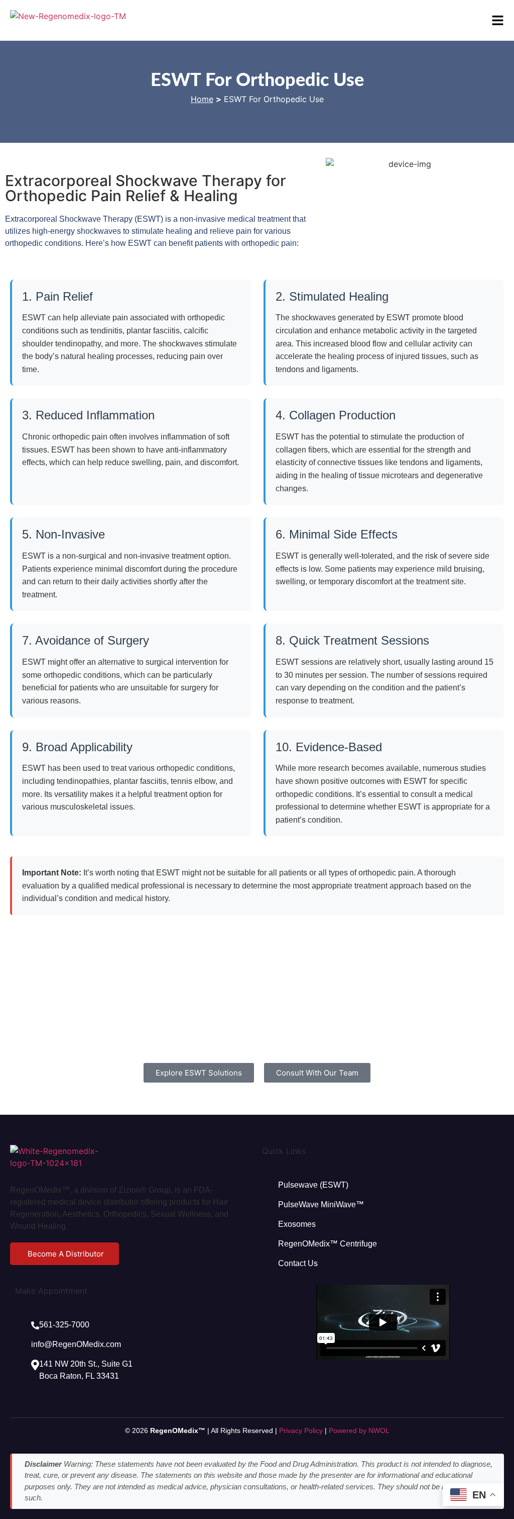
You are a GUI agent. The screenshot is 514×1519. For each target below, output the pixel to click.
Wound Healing (38, 1226)
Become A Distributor (66, 1254)
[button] (497, 20)
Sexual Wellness (181, 1214)
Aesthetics (80, 1214)
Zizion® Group (144, 1190)
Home (202, 99)
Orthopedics (125, 1214)
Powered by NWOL (359, 1430)
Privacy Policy (301, 1430)
